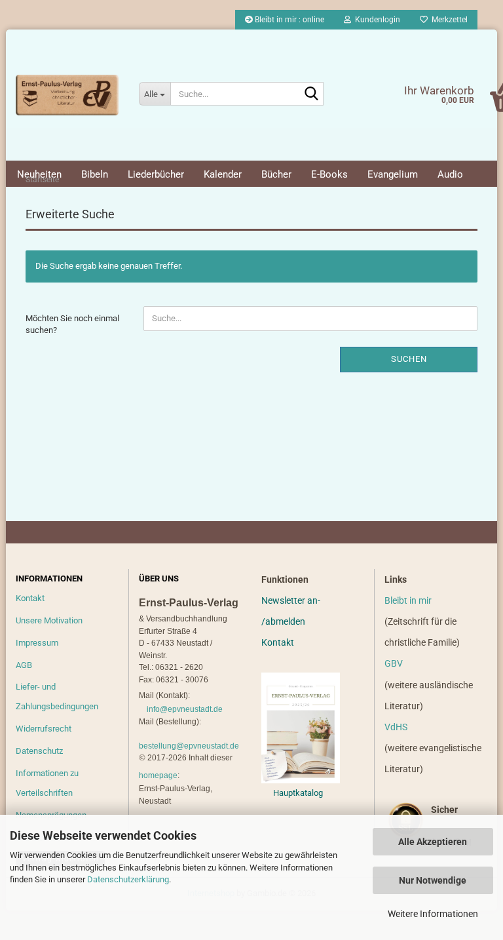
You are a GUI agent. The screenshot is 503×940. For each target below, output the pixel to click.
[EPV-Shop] (67, 95)
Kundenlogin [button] (375, 19)
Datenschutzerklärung (128, 879)
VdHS (395, 727)
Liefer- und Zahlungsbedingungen (57, 696)
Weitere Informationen (433, 914)
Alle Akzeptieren (432, 841)
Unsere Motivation (49, 620)
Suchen (409, 359)
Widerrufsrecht (43, 729)
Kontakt (30, 598)
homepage (158, 775)
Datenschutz (39, 751)
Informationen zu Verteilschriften (47, 783)
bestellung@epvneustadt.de (189, 746)
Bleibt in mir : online (288, 19)
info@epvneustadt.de (185, 709)
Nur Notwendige (432, 880)
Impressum (37, 643)
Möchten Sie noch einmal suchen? (72, 324)
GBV (393, 663)
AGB (24, 665)
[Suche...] (311, 94)
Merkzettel (448, 19)
